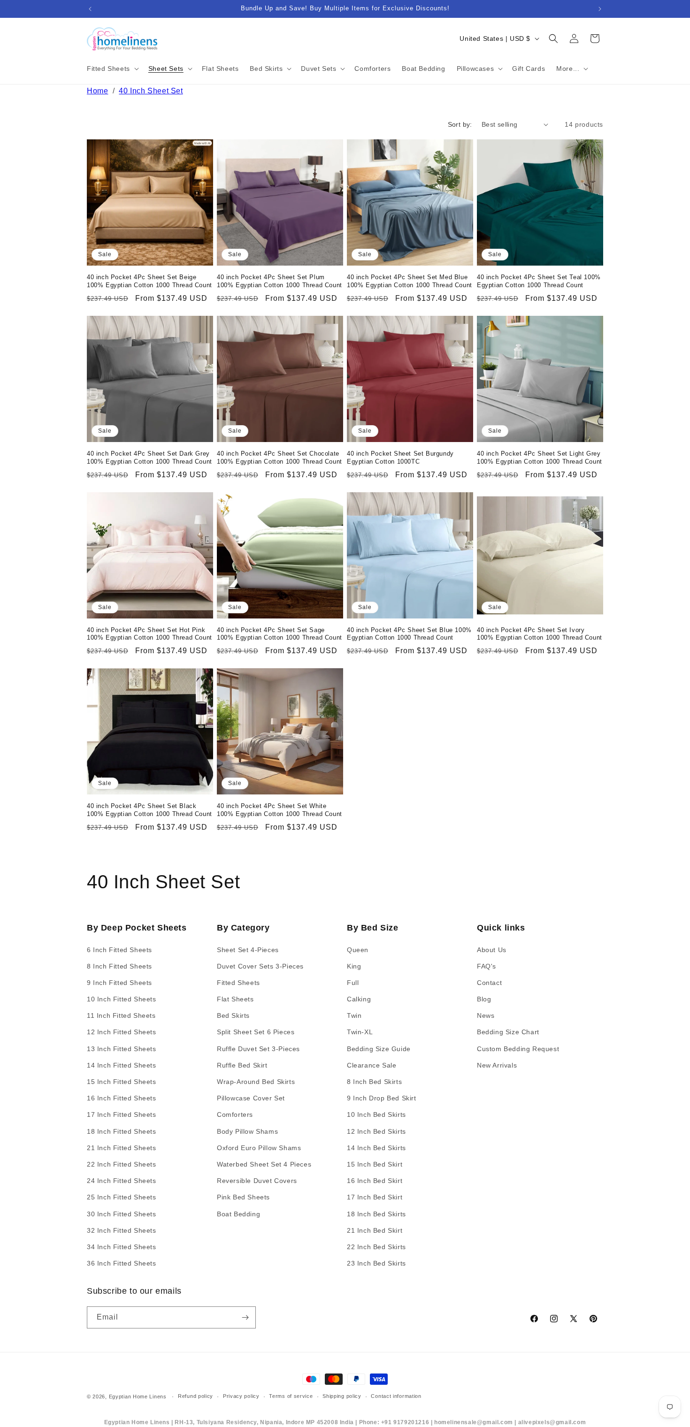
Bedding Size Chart (508, 1032)
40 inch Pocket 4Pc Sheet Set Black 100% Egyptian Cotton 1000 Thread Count (149, 809)
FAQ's (486, 966)
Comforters (235, 1114)
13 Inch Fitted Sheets (121, 1049)
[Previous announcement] (90, 9)
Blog (484, 999)
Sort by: (460, 124)
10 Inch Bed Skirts (376, 1114)
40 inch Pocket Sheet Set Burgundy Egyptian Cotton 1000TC (400, 457)
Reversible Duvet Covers (257, 1180)
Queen (357, 950)
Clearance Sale (371, 1065)
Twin (354, 1015)
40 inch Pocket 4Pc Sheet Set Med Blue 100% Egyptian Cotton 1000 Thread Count (409, 281)
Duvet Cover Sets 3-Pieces (260, 966)
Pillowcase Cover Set (251, 1098)
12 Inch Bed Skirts (376, 1131)
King (354, 966)
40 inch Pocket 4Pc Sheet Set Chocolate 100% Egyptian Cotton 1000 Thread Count (279, 457)
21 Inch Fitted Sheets (121, 1148)
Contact (489, 982)
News (485, 1015)
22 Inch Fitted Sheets (121, 1164)
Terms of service (291, 1396)
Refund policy (195, 1396)
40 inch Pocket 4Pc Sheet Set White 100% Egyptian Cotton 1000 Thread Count (279, 809)
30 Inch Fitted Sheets (121, 1214)
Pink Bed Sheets (243, 1197)
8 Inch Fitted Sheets (119, 966)
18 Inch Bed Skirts (376, 1214)
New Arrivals (497, 1065)
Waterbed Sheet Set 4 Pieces (264, 1164)
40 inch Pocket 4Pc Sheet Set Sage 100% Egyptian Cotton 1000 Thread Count (279, 633)
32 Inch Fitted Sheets (121, 1230)
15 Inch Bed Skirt (374, 1164)
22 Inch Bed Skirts (376, 1247)
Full (353, 982)
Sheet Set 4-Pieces (248, 950)
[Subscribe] (245, 1317)
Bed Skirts (233, 1015)
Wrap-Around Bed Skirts (256, 1081)
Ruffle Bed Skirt (242, 1065)
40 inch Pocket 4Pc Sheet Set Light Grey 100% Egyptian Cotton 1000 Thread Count (539, 457)
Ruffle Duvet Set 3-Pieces (258, 1049)
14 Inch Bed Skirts (376, 1148)
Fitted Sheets (238, 982)
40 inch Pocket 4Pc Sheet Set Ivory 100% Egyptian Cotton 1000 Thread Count (539, 633)
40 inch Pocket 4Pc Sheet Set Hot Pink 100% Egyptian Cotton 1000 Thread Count (149, 633)
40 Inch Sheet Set (151, 91)
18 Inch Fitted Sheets (121, 1131)
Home (97, 91)
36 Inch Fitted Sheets (121, 1263)
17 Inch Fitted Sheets (121, 1114)
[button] (112, 68)
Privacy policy (241, 1396)
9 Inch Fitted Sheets (119, 982)
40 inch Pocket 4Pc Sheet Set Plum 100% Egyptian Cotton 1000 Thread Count (279, 281)
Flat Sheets (235, 999)
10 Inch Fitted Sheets (121, 999)
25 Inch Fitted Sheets (121, 1197)
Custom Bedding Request (518, 1049)
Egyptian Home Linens (138, 1396)
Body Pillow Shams (247, 1131)
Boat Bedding (238, 1214)
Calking (359, 999)
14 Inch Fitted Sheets (121, 1065)
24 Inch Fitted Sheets (121, 1180)
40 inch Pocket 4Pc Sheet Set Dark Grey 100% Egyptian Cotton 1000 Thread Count (149, 457)
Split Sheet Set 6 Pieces (255, 1032)
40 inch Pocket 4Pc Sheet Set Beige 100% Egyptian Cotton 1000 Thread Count (149, 281)
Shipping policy (341, 1396)
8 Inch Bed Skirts (374, 1081)
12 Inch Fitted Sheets (121, 1032)
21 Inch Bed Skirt (374, 1230)
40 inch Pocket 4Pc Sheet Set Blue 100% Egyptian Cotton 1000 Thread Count (409, 633)
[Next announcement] (600, 9)
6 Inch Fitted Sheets (119, 950)
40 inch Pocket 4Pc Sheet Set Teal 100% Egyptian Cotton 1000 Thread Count (539, 281)
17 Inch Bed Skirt (374, 1197)
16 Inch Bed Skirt (374, 1180)
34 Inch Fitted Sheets (121, 1247)
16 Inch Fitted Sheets (121, 1098)
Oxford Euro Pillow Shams (259, 1148)
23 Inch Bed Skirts (376, 1263)
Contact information (396, 1396)
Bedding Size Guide (379, 1049)
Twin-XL (360, 1032)
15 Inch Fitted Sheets (121, 1081)
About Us (491, 950)
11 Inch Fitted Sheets (121, 1015)
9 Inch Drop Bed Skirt (381, 1098)
